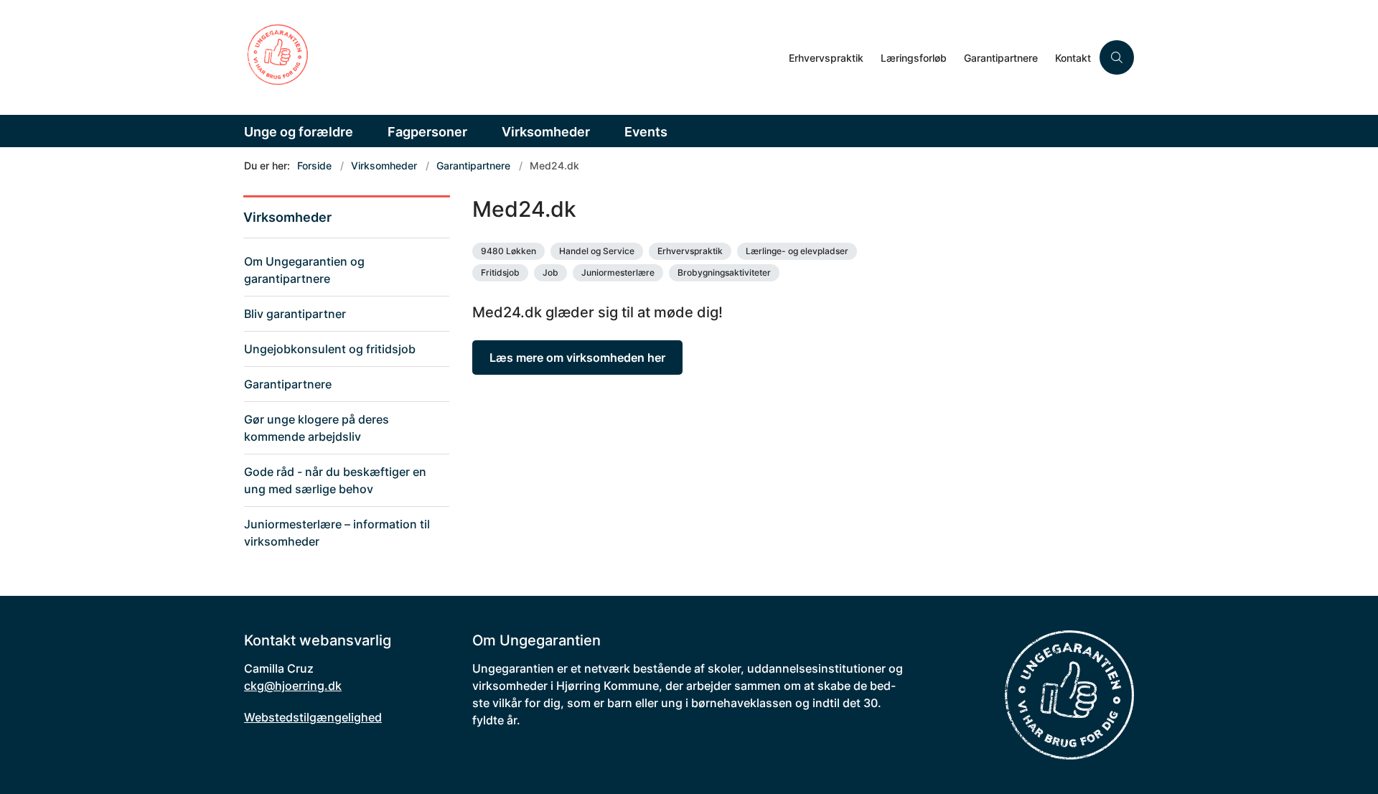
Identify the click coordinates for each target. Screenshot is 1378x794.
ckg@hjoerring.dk (293, 685)
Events (645, 131)
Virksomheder (546, 131)
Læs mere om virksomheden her (577, 357)
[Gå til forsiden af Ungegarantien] (512, 57)
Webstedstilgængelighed (313, 717)
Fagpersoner (427, 131)
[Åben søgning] (1117, 57)
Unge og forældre (298, 131)
